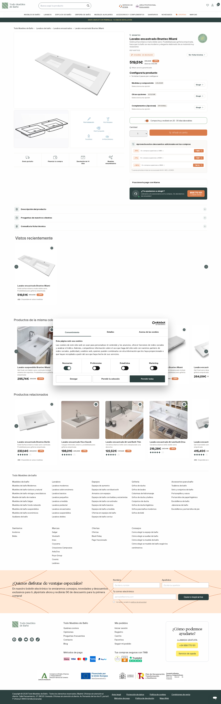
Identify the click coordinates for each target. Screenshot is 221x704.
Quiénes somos (71, 628)
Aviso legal (116, 695)
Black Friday (97, 536)
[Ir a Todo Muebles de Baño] (33, 624)
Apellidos (166, 580)
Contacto (68, 640)
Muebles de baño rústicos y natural (27, 490)
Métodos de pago (122, 698)
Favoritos (119, 640)
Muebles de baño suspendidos (25, 509)
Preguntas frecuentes (74, 636)
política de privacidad (138, 602)
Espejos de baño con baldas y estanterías (110, 497)
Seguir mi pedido (123, 644)
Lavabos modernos (60, 486)
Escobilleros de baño (180, 501)
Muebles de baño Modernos (24, 486)
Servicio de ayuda (187, 653)
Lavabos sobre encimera (62, 490)
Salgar (54, 532)
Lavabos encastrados (62, 28)
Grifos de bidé (138, 513)
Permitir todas (147, 379)
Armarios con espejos (101, 493)
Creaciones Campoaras (62, 548)
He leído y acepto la (131, 602)
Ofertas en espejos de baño (104, 513)
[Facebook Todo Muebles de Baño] (15, 640)
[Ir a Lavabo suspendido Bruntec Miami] (36, 345)
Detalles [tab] (110, 332)
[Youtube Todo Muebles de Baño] (26, 640)
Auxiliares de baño (20, 517)
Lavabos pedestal (59, 505)
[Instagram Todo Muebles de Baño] (21, 640)
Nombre (117, 580)
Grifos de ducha (138, 486)
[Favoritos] (207, 5)
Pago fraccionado (99, 540)
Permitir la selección (110, 379)
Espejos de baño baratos (102, 505)
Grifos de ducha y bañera (142, 497)
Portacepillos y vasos (181, 493)
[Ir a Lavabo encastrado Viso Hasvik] (80, 420)
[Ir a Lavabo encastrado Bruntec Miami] (36, 264)
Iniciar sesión (121, 628)
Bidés (14, 536)
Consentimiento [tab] (72, 332)
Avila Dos (56, 552)
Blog (65, 644)
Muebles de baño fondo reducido (26, 505)
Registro (119, 632)
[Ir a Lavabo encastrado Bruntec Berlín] (36, 420)
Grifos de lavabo (139, 490)
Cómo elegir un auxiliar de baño (145, 536)
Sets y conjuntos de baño (182, 490)
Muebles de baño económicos (25, 513)
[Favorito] (51, 248)
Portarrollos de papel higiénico (185, 497)
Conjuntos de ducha (140, 501)
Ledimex (55, 563)
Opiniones (68, 632)
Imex (54, 540)
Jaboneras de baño (180, 505)
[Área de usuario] (212, 5)
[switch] (96, 368)
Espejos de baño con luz (102, 517)
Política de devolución (144, 698)
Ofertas (95, 532)
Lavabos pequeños (60, 497)
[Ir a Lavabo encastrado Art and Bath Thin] (124, 420)
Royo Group (57, 556)
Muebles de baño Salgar (22, 501)
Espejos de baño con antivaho (104, 501)
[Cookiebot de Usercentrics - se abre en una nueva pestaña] (154, 323)
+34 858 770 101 (187, 645)
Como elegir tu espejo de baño (145, 532)
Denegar (74, 379)
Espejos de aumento (101, 486)
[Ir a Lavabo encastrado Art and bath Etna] (168, 420)
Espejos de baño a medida (103, 509)
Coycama (56, 544)
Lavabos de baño (43, 28)
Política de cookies (158, 695)
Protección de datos (135, 695)
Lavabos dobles (59, 517)
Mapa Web (164, 698)
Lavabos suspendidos (61, 513)
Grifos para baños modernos (144, 509)
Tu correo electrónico (123, 591)
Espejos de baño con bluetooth (105, 490)
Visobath (56, 536)
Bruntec (136, 35)
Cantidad (133, 127)
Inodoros (16, 532)
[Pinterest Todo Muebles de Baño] (32, 640)
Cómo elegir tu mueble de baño (145, 540)
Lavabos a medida (60, 501)
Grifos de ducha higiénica (142, 505)
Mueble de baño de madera (24, 497)
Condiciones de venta (181, 695)
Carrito (118, 636)
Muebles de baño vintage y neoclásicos (29, 493)
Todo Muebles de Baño (23, 28)
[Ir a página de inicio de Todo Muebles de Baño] (19, 6)
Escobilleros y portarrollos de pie (186, 509)
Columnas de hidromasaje (143, 493)
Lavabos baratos (59, 493)
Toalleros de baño (179, 486)
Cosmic (55, 559)
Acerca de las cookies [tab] (149, 332)
